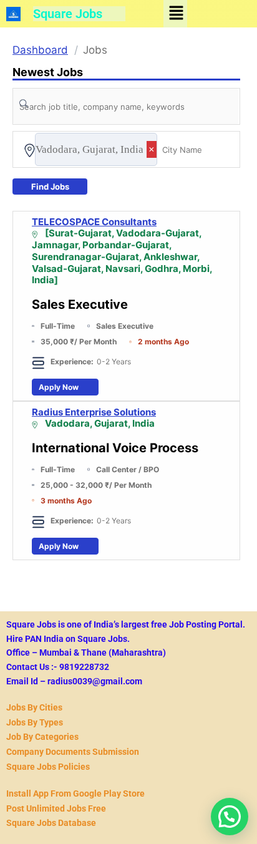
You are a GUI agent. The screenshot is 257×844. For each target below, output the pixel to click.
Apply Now (59, 387)
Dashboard (40, 50)
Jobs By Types (34, 722)
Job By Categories (42, 737)
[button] (175, 13)
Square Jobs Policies (48, 767)
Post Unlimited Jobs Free (56, 808)
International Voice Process (115, 447)
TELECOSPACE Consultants (94, 222)
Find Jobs (50, 187)
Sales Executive (80, 304)
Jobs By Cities (34, 707)
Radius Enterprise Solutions (94, 412)
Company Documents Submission (72, 752)
